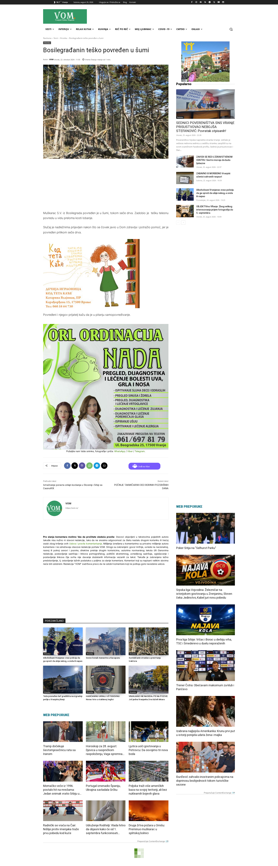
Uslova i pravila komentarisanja (85, 543)
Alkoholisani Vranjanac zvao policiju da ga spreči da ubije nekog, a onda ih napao (215, 193)
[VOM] (54, 508)
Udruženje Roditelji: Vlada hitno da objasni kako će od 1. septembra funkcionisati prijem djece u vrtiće (105, 829)
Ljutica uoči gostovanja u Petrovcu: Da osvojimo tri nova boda (148, 750)
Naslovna (47, 38)
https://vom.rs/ (71, 508)
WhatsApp (119, 451)
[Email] (104, 465)
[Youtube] (218, 2)
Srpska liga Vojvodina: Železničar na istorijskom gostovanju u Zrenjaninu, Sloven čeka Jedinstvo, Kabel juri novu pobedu (204, 593)
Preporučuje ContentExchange (151, 841)
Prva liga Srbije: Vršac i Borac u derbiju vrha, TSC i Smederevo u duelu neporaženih (204, 641)
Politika (180, 117)
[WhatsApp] (89, 465)
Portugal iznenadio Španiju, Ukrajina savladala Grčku (103, 787)
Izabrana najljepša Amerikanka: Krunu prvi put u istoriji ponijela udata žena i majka (205, 733)
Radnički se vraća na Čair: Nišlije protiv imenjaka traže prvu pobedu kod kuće (61, 829)
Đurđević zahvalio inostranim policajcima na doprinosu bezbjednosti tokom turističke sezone (204, 780)
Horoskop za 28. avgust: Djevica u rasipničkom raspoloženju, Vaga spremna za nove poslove (104, 750)
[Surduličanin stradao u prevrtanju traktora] (148, 641)
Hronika (63, 38)
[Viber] (82, 465)
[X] (214, 2)
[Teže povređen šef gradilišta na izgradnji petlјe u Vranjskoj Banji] (63, 679)
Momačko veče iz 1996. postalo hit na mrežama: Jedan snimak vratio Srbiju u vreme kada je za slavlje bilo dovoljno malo (61, 790)
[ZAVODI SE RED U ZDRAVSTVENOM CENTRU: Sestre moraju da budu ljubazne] (185, 161)
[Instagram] (196, 2)
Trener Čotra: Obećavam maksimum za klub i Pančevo (205, 687)
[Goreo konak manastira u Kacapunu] (105, 641)
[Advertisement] (167, 16)
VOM (51, 59)
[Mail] (201, 2)
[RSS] (205, 2)
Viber (130, 451)
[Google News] (223, 2)
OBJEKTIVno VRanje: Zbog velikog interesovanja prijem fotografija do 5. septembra (214, 209)
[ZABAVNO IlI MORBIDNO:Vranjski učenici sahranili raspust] (185, 178)
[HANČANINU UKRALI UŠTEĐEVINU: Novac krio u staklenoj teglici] (105, 679)
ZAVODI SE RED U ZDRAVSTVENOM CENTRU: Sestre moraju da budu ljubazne (214, 160)
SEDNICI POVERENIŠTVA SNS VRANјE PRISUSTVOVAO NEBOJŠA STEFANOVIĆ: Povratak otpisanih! (205, 127)
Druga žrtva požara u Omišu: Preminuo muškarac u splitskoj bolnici (147, 829)
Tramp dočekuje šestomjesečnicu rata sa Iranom (59, 750)
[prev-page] (178, 222)
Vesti (56, 38)
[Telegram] (210, 2)
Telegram (140, 451)
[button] (231, 29)
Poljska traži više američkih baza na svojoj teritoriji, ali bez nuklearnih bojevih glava (148, 789)
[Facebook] (192, 2)
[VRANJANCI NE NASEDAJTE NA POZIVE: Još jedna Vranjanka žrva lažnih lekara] (148, 679)
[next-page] (183, 222)
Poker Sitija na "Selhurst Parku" (196, 548)
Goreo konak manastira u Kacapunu (103, 658)
